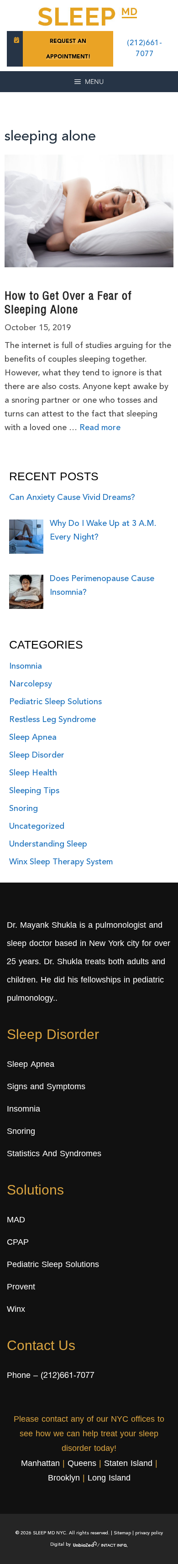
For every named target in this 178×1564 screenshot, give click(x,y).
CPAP (18, 1243)
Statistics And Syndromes (54, 1154)
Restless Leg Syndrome (52, 720)
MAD (16, 1220)
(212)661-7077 (67, 1376)
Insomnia (25, 666)
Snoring (23, 809)
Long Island (109, 1479)
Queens (82, 1464)
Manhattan (40, 1464)
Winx (16, 1310)
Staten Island (128, 1464)
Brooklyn (64, 1479)
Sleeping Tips (34, 791)
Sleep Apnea (33, 737)
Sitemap (122, 1533)
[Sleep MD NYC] (89, 15)
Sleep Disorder (36, 755)
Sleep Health (33, 773)
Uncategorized (36, 826)
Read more (99, 428)
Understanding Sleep (48, 844)
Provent (21, 1287)
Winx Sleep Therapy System (61, 862)
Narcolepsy (30, 684)
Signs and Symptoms (46, 1087)
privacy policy (149, 1533)
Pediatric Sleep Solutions (55, 702)
